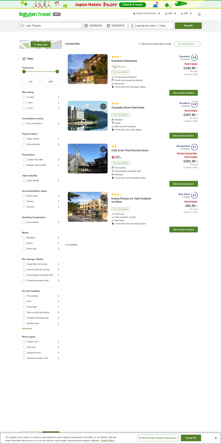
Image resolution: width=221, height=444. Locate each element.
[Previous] (71, 69)
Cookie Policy (108, 440)
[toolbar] (105, 25)
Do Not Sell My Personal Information (158, 438)
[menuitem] (147, 14)
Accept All (191, 438)
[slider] (24, 71)
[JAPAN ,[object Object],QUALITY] (117, 157)
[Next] (104, 69)
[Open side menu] (199, 14)
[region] (110, 438)
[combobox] (50, 25)
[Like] (103, 60)
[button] (34, 14)
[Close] (215, 438)
